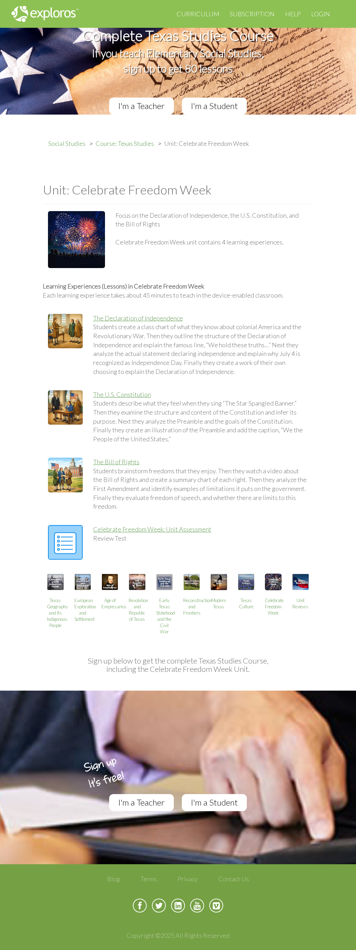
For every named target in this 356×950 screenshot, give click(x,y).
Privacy (188, 879)
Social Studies (67, 143)
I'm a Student (214, 106)
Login (320, 14)
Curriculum (198, 14)
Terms (148, 879)
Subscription (252, 14)
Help (293, 14)
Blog (113, 879)
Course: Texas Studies (125, 143)
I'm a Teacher (141, 106)
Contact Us (233, 879)
